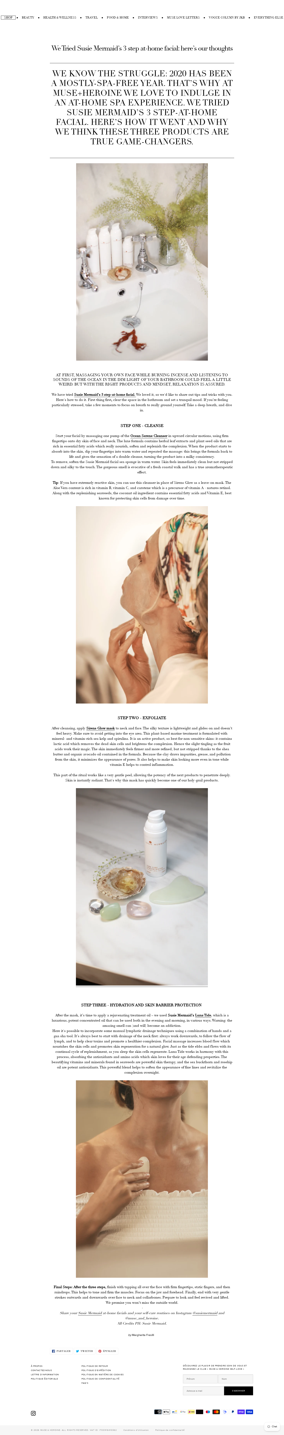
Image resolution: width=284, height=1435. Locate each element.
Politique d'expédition (97, 1370)
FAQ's (85, 1383)
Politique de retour (95, 1366)
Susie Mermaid (90, 1313)
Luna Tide (203, 1015)
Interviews (148, 17)
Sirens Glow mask (100, 728)
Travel (91, 17)
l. (134, 394)
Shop (8, 17)
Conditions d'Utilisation (136, 1430)
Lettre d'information (45, 1375)
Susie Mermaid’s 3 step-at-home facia (103, 394)
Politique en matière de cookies (103, 1375)
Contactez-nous (42, 1370)
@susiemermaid (204, 1313)
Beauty (28, 17)
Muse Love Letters (183, 17)
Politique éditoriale (45, 1379)
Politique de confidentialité (101, 1379)
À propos (37, 1366)
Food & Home (118, 17)
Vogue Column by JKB (227, 17)
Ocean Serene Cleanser (148, 436)
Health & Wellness (59, 17)
